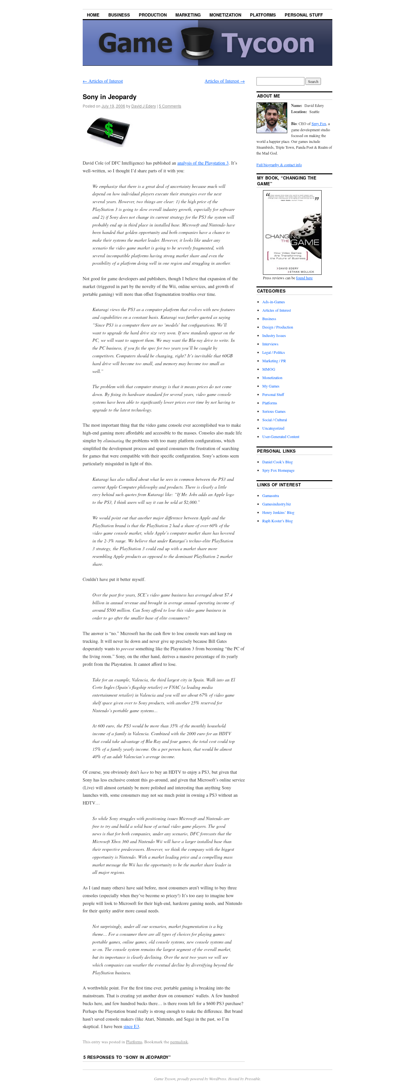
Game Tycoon (164, 1078)
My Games (270, 385)
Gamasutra (270, 495)
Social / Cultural (274, 419)
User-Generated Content (280, 436)
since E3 (131, 1026)
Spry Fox (319, 123)
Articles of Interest (103, 81)
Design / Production (277, 327)
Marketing (188, 15)
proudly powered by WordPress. (202, 1078)
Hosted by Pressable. (244, 1078)
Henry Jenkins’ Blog (278, 512)
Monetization (225, 15)
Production (153, 15)
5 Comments (170, 106)
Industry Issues (274, 335)
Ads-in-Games (273, 301)
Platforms (263, 15)
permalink (179, 1042)
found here (304, 277)
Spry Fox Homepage (278, 470)
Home (93, 15)
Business (119, 15)
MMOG (268, 369)
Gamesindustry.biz (276, 503)
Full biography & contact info (279, 164)
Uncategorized (273, 428)
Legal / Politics (273, 352)
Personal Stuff (304, 15)
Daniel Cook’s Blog (277, 461)
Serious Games (274, 411)
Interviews (270, 343)
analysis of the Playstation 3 (203, 163)
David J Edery (143, 106)
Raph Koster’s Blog (277, 520)
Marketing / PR (274, 360)
